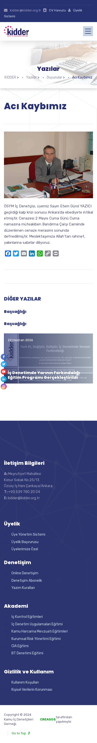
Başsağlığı (15, 311)
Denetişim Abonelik (26, 580)
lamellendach (82, 721)
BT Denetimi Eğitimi (27, 653)
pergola (78, 717)
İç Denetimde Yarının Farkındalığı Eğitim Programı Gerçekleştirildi (44, 375)
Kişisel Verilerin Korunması (31, 690)
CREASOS (48, 719)
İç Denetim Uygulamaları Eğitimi (37, 624)
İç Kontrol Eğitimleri (27, 617)
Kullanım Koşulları (25, 682)
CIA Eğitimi (20, 646)
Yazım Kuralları (23, 588)
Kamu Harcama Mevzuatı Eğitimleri (39, 631)
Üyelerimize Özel (24, 549)
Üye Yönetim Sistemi (28, 534)
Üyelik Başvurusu (25, 542)
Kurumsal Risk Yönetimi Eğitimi (36, 639)
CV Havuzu (57, 10)
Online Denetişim (24, 573)
